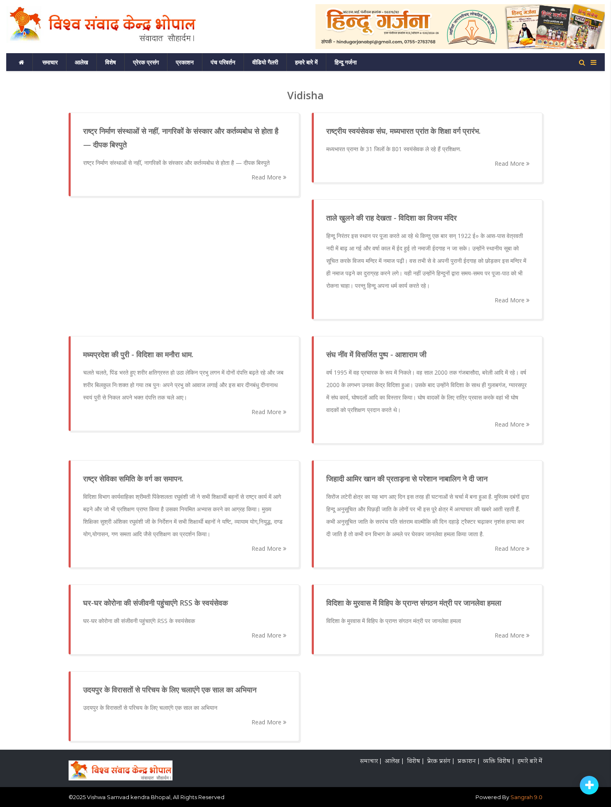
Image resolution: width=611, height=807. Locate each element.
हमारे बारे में (306, 62)
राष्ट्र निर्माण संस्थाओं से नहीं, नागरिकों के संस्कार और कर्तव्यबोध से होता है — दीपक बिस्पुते (176, 163)
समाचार (50, 62)
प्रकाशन (185, 62)
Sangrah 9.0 (526, 797)
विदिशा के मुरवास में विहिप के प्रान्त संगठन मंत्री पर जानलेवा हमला (393, 621)
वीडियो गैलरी (265, 62)
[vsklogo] (120, 767)
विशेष (110, 62)
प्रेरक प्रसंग (146, 62)
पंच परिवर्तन (223, 62)
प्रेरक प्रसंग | (440, 761)
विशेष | (415, 761)
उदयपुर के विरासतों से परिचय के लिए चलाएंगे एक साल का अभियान (150, 707)
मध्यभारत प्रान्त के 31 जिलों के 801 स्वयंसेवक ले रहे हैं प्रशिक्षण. (393, 149)
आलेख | (394, 761)
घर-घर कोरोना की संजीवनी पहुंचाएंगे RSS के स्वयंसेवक (139, 621)
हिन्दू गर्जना (346, 62)
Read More (267, 177)
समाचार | (370, 761)
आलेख (81, 62)
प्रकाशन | (468, 761)
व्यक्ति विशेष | (498, 761)
